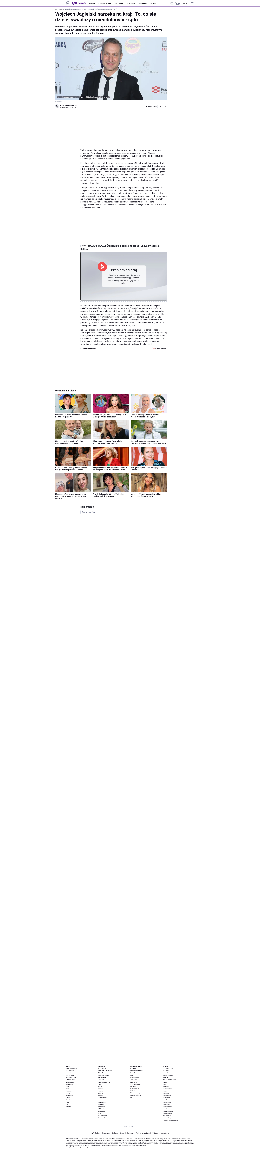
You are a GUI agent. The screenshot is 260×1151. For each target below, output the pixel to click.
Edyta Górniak (102, 1068)
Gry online (68, 1106)
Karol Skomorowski (67, 105)
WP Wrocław (101, 1109)
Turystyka (100, 1093)
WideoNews (143, 3)
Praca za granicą (167, 1113)
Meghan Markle (70, 1075)
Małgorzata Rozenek (103, 1075)
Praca (67, 1102)
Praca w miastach (168, 1111)
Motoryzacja (69, 1095)
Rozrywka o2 (101, 1118)
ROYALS (153, 3)
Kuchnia (100, 1089)
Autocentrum (101, 1106)
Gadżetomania (102, 1102)
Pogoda (68, 1104)
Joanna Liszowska (168, 1073)
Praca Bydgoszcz (167, 1106)
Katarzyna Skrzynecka (136, 1070)
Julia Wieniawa (70, 1070)
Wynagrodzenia (102, 1115)
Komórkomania (102, 1100)
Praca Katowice (167, 1109)
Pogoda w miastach (135, 1095)
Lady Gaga (101, 1079)
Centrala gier (101, 1111)
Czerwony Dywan (104, 3)
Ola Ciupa (133, 1068)
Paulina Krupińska (168, 1068)
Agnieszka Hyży (70, 1079)
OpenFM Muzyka (135, 1088)
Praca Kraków (166, 1091)
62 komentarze (151, 106)
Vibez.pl (132, 1090)
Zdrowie (68, 1100)
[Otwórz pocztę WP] (171, 3)
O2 (131, 1097)
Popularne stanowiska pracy (170, 1120)
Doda (131, 1075)
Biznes (67, 1089)
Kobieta (68, 1097)
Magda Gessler (102, 1077)
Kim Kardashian (134, 1077)
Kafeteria (100, 1095)
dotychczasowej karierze (99, 166)
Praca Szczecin (167, 1102)
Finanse (68, 1093)
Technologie (69, 1091)
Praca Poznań (167, 1097)
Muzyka (92, 3)
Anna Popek (133, 1079)
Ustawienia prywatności (161, 1133)
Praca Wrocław (167, 1095)
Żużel (99, 1113)
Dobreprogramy (102, 1097)
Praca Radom (166, 1100)
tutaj (104, 1147)
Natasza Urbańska (168, 1075)
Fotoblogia (101, 1104)
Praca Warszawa (167, 1089)
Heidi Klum (133, 1073)
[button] (177, 3)
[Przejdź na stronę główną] (68, 5)
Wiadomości (69, 1084)
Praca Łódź (166, 1093)
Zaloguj (185, 3)
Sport (67, 1086)
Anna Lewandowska (71, 1068)
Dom (99, 1084)
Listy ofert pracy (167, 1115)
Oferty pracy (166, 1086)
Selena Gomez (102, 1073)
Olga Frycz (165, 1070)
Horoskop (100, 1091)
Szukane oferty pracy (168, 1118)
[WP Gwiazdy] (80, 3)
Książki (100, 1086)
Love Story (131, 3)
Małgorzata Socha (71, 1077)
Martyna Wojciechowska (169, 1079)
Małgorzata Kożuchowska (105, 1070)
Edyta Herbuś (166, 1077)
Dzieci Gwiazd (119, 3)
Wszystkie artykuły (135, 1084)
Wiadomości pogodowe (136, 1093)
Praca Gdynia (166, 1104)
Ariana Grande (70, 1073)
